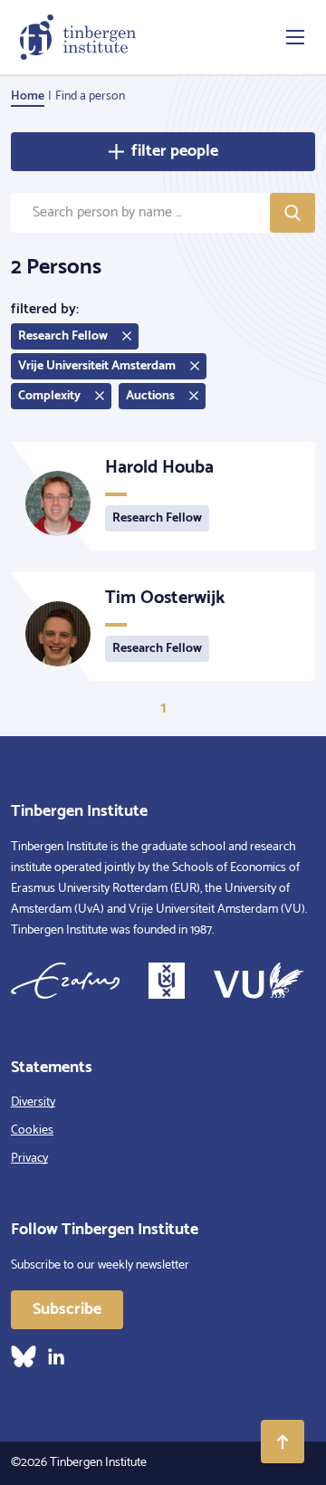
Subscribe (67, 1309)
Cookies (32, 1130)
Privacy (29, 1158)
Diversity (33, 1102)
